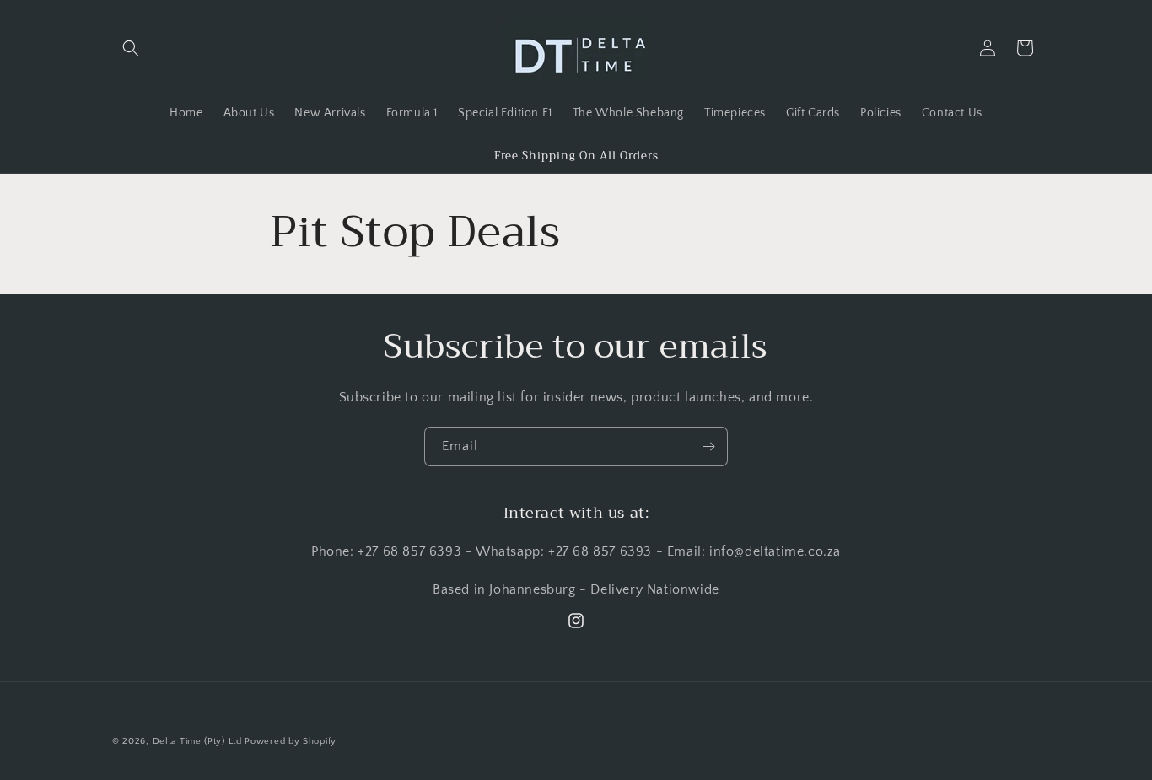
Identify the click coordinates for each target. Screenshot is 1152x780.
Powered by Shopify (290, 741)
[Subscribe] (708, 446)
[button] (130, 48)
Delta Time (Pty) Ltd (197, 741)
